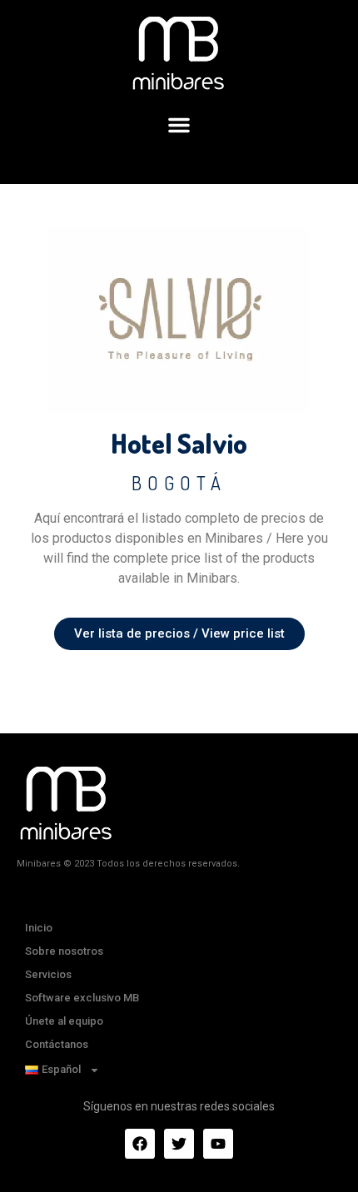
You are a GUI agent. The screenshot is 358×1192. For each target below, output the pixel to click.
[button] (179, 124)
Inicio (38, 927)
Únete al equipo (64, 1021)
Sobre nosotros (64, 951)
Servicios (48, 974)
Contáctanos (56, 1044)
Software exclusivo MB (82, 997)
